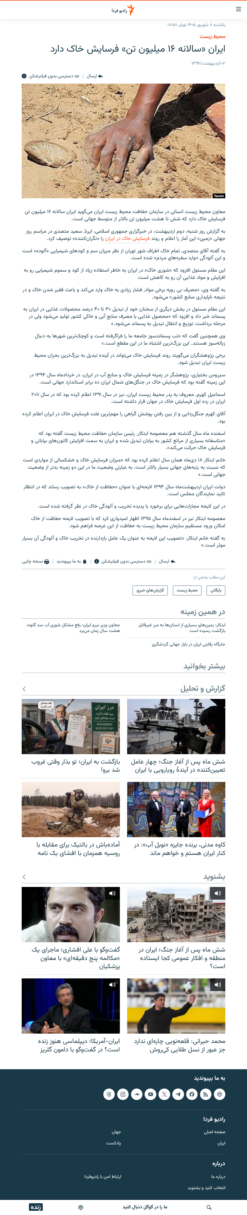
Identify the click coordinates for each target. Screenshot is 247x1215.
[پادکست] (81, 1207)
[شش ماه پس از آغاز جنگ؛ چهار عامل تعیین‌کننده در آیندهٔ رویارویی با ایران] (176, 726)
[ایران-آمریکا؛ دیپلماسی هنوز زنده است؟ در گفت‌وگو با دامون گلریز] (71, 1006)
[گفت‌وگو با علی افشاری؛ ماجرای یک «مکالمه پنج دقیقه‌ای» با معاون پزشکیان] (71, 914)
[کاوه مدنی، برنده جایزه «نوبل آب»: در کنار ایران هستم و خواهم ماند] (176, 809)
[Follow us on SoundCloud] (136, 1094)
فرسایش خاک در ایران (127, 239)
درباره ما (218, 1177)
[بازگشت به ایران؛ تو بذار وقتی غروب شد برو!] (71, 726)
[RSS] (205, 1094)
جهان (116, 1132)
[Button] (95, 76)
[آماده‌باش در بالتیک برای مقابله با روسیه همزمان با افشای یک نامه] (71, 809)
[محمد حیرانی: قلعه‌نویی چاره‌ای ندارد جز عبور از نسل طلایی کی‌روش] (176, 1006)
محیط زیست (212, 37)
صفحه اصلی (214, 1132)
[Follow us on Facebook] (192, 1094)
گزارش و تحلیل (202, 689)
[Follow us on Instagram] (123, 1094)
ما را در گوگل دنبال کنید (145, 1207)
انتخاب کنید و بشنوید (206, 1188)
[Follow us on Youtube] (150, 1094)
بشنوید (214, 877)
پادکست (113, 1143)
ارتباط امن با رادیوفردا (102, 1177)
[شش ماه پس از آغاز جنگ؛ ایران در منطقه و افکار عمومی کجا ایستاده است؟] (176, 914)
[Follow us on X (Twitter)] (164, 1094)
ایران (221, 1143)
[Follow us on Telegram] (178, 1094)
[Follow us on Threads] (109, 1094)
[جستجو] (209, 1207)
